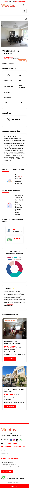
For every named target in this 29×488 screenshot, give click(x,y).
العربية (5, 1)
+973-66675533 (20, 1)
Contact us (4, 453)
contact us (10, 304)
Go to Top (8, 471)
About (3, 451)
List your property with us (8, 465)
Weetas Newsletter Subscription (10, 467)
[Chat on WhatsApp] (4, 477)
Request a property (7, 462)
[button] (26, 34)
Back (6, 19)
